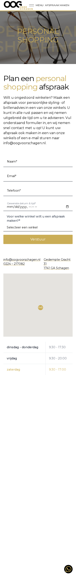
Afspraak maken (57, 5)
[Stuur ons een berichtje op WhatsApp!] (68, 569)
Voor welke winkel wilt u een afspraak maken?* (36, 219)
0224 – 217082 (14, 264)
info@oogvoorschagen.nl (24, 143)
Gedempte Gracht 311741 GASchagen (57, 264)
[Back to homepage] (18, 5)
